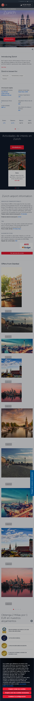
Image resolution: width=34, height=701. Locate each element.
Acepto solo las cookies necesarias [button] (17, 693)
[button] (17, 696)
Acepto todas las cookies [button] (17, 689)
